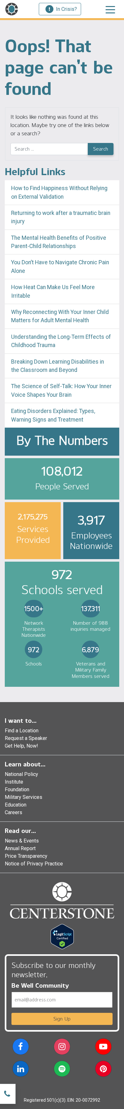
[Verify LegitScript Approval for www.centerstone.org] (62, 936)
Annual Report (20, 848)
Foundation (17, 789)
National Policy (21, 774)
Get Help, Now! (21, 746)
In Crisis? (66, 9)
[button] (20, 1048)
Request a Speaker (26, 738)
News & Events (22, 841)
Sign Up (62, 1019)
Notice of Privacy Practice (34, 864)
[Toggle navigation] (110, 9)
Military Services (23, 797)
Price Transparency (26, 856)
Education (15, 805)
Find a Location (21, 731)
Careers (13, 812)
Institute (14, 782)
